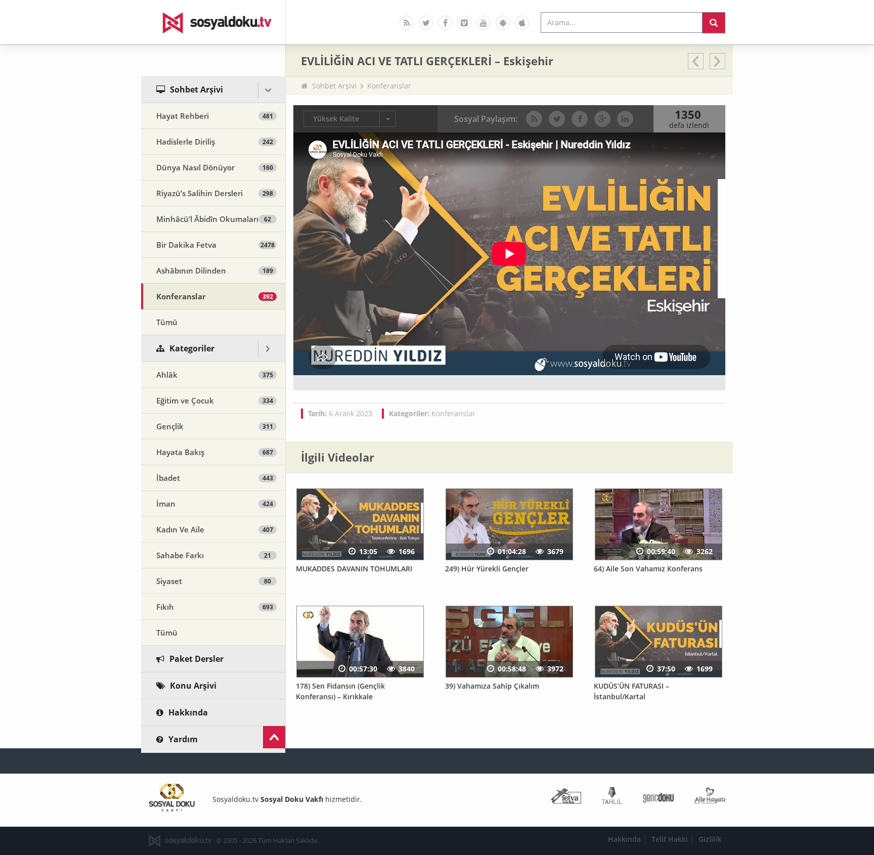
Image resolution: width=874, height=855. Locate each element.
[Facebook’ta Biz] (445, 23)
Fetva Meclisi (566, 798)
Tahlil (612, 798)
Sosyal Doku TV (213, 22)
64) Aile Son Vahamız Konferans (648, 568)
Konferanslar (389, 86)
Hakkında (624, 839)
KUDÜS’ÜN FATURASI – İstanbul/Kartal (631, 691)
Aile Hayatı (709, 798)
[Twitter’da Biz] (426, 23)
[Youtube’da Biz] (483, 23)
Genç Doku (658, 798)
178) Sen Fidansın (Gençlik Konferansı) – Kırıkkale (340, 691)
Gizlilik (709, 839)
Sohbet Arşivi (334, 86)
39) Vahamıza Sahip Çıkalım (492, 686)
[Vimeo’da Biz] (464, 23)
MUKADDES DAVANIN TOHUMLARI (354, 568)
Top (274, 737)
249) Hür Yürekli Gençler (487, 568)
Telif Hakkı (669, 839)
